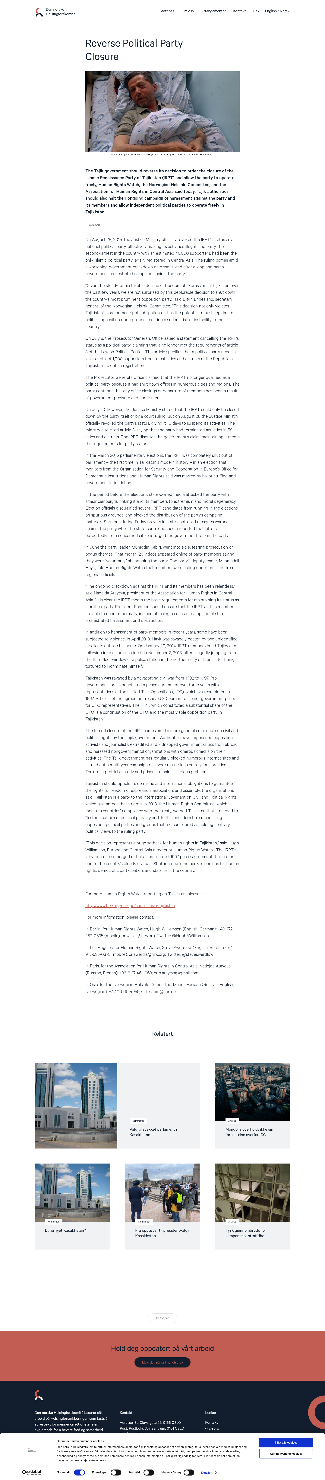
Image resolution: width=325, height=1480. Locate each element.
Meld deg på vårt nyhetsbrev (162, 1362)
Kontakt (239, 11)
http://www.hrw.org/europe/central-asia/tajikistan (130, 905)
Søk (256, 11)
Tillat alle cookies (286, 1442)
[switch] (116, 1472)
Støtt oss (167, 11)
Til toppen (162, 1318)
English (271, 11)
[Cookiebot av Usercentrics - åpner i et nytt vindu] (31, 1472)
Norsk (284, 11)
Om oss (188, 11)
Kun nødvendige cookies (286, 1453)
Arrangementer (213, 11)
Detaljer (206, 1472)
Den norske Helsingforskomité (60, 12)
